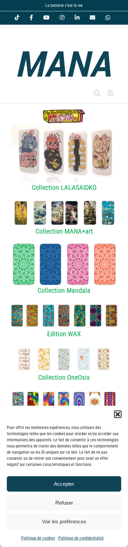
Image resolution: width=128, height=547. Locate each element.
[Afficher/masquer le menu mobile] (110, 92)
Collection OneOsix (64, 377)
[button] (117, 414)
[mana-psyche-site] (64, 392)
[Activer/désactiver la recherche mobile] (97, 92)
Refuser (64, 503)
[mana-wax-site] (64, 305)
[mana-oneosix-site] (64, 349)
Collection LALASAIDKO (64, 187)
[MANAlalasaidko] (64, 107)
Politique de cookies (38, 538)
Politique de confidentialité (81, 538)
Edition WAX (64, 334)
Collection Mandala (64, 290)
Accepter (64, 484)
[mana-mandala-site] (64, 246)
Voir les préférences (64, 521)
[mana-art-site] (64, 202)
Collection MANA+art (64, 231)
